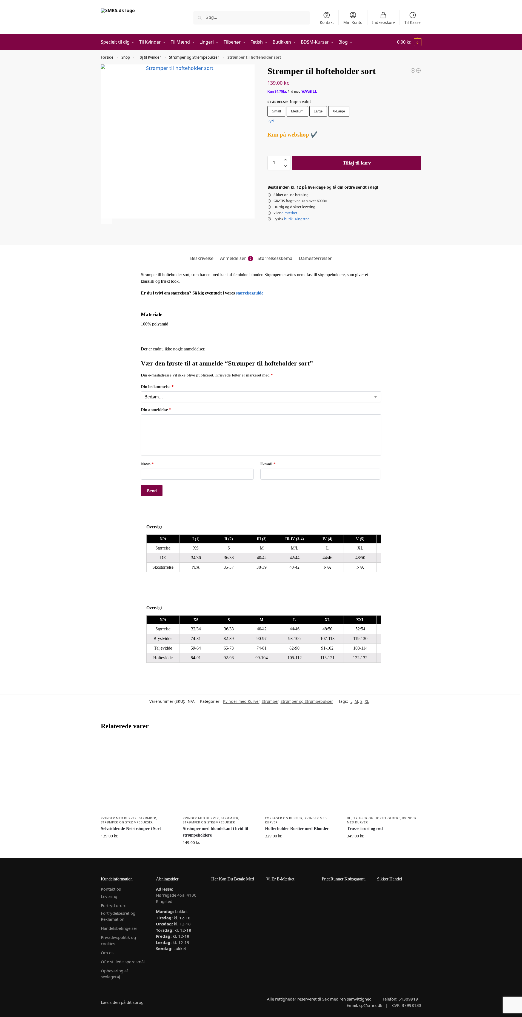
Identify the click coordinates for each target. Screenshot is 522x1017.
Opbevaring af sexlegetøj (114, 974)
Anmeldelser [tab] (235, 258)
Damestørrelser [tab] (315, 258)
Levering (109, 896)
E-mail (268, 464)
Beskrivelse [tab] (201, 258)
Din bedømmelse (157, 386)
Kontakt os (111, 889)
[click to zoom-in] (178, 141)
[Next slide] (106, 218)
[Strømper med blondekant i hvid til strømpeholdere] (418, 70)
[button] (409, 42)
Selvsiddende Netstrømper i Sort (131, 828)
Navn (147, 464)
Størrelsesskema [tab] (275, 258)
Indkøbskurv (383, 22)
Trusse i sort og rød (365, 828)
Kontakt (327, 22)
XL (367, 701)
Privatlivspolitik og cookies (118, 940)
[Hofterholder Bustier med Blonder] (302, 776)
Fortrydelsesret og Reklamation (118, 916)
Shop (125, 57)
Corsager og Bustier (284, 818)
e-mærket (289, 212)
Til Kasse (412, 22)
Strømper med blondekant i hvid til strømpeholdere (215, 831)
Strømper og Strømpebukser (194, 57)
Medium (297, 111)
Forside (107, 57)
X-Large (339, 111)
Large (318, 111)
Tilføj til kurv (357, 163)
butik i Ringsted (297, 218)
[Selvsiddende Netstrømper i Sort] (138, 776)
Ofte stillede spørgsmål (123, 961)
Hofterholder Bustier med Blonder (297, 828)
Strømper (270, 701)
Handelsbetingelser (119, 928)
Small (276, 111)
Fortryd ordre (113, 905)
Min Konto (352, 22)
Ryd (270, 120)
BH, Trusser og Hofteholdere (373, 818)
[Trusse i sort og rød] (384, 776)
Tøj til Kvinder (149, 57)
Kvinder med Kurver (241, 701)
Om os (107, 952)
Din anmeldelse (156, 409)
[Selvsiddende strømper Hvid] (413, 70)
